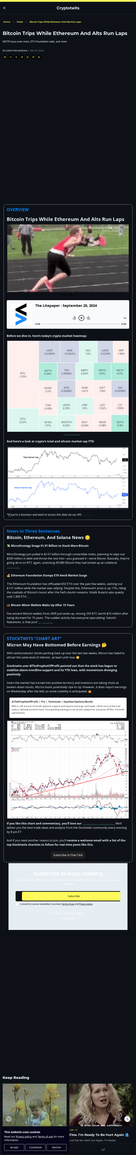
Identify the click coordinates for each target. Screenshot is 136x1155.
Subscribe (74, 896)
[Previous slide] (8, 1119)
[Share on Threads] (22, 57)
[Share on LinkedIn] (27, 57)
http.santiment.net (72, 434)
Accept (14, 1147)
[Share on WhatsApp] (39, 57)
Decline (56, 1147)
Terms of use (45, 1136)
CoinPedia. (13, 567)
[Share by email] (5, 57)
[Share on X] (16, 57)
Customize (35, 1147)
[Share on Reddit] (33, 57)
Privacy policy (24, 1136)
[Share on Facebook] (10, 57)
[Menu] (4, 8)
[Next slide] (127, 1119)
